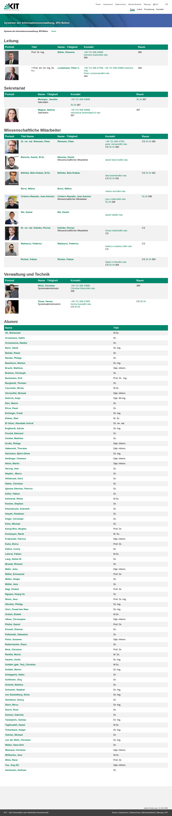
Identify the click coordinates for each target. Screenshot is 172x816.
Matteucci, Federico (31, 243)
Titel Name (27, 136)
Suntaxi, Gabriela (14, 715)
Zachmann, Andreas (15, 770)
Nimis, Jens (11, 599)
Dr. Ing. (117, 720)
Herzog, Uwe (12, 468)
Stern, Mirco (11, 704)
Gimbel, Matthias (14, 438)
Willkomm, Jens (13, 755)
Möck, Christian (46, 285)
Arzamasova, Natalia (16, 343)
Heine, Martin (12, 463)
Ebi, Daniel (26, 212)
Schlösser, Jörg (13, 679)
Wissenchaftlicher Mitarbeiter (74, 197)
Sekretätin (48, 100)
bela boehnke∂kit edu (115, 175)
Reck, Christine (13, 649)
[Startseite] (167, 9)
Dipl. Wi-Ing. (119, 398)
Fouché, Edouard (14, 433)
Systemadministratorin (49, 302)
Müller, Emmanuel (14, 574)
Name (8, 327)
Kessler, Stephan (14, 503)
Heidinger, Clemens (15, 458)
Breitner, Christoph (15, 373)
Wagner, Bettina (46, 110)
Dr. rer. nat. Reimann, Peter (35, 141)
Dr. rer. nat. (119, 423)
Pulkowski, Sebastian (16, 634)
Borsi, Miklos (28, 188)
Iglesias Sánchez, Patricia (19, 488)
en (166, 4)
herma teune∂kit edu (81, 304)
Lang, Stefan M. (13, 559)
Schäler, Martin (13, 669)
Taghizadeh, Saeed (15, 725)
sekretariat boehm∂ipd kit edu (85, 112)
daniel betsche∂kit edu (116, 160)
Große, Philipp (13, 443)
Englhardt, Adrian (14, 428)
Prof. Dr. (117, 529)
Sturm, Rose (11, 709)
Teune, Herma (45, 301)
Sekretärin (46, 111)
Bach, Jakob (11, 348)
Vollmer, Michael (14, 735)
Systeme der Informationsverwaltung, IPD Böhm (36, 22)
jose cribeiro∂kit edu (115, 199)
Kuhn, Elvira (11, 544)
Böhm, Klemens (66, 52)
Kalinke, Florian (66, 228)
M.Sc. (116, 333)
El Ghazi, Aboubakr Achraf (19, 423)
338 (115, 200)
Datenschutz (120, 4)
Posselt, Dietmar (14, 629)
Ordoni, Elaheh (13, 614)
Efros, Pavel (11, 408)
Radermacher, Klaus (16, 644)
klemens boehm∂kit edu (96, 55)
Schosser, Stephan (15, 689)
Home (98, 4)
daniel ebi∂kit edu (114, 215)
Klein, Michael (12, 524)
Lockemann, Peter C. (69, 68)
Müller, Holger (12, 579)
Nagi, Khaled (12, 589)
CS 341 (115, 177)
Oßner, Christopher (15, 619)
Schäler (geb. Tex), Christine (20, 664)
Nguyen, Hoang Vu (15, 594)
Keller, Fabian (12, 493)
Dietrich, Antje (12, 398)
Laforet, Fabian (13, 554)
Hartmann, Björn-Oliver (17, 453)
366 (140, 52)
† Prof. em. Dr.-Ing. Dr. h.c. (42, 69)
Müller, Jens (11, 584)
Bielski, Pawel (12, 353)
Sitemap (147, 4)
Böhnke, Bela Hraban (69, 173)
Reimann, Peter (66, 141)
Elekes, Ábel (11, 418)
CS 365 (116, 144)
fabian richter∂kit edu (115, 262)
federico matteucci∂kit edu (118, 246)
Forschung (149, 9)
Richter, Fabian (29, 259)
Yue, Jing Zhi (12, 765)
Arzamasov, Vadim (15, 338)
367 (80, 102)
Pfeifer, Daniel (12, 624)
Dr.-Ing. (117, 348)
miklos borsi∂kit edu (115, 191)
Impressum (108, 4)
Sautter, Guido (13, 659)
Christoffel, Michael (15, 393)
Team (132, 9)
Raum (141, 47)
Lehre (139, 9)
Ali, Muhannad (12, 333)
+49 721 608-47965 (80, 301)
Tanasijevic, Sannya (15, 720)
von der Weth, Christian (18, 740)
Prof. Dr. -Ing (119, 378)
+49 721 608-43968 (80, 99)
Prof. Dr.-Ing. (37, 52)
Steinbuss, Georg (14, 700)
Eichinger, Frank (14, 413)
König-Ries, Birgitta (15, 529)
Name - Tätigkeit (68, 47)
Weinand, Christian (15, 750)
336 (138, 285)
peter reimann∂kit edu (116, 144)
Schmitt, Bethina (14, 684)
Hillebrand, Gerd (14, 478)
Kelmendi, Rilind (14, 498)
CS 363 (115, 263)
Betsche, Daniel (66, 157)
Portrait (9, 47)
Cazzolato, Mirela (14, 388)
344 (140, 68)
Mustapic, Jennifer (48, 99)
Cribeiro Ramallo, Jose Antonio (37, 196)
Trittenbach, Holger (15, 730)
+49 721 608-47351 (115, 141)
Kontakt (160, 9)
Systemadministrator (48, 287)
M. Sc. (116, 418)
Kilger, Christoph (14, 519)
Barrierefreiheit (134, 4)
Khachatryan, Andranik (17, 509)
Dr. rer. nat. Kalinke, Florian (35, 228)
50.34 (73, 105)
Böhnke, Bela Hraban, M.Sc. (36, 173)
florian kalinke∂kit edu (116, 230)
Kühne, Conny (12, 549)
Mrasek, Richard (13, 564)
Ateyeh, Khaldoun (14, 514)
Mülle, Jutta (11, 569)
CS (116, 232)
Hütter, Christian (14, 483)
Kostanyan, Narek (14, 534)
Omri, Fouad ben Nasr (17, 609)
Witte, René (11, 760)
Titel (34, 47)
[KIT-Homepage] (11, 6)
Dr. (114, 338)
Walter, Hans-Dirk (14, 745)
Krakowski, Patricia (15, 539)
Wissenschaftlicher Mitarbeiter (73, 158)
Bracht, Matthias (14, 368)
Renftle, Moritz (13, 654)
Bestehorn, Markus (15, 363)
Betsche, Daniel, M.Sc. (33, 157)
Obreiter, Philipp (14, 604)
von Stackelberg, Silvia (17, 694)
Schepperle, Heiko (14, 674)
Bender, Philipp (13, 358)
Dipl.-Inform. (119, 368)
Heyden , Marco (13, 473)
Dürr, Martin (11, 403)
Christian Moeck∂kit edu (83, 288)
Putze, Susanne (13, 639)
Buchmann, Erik (13, 378)
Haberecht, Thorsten (16, 448)
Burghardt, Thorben (15, 383)
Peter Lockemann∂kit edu (96, 73)
